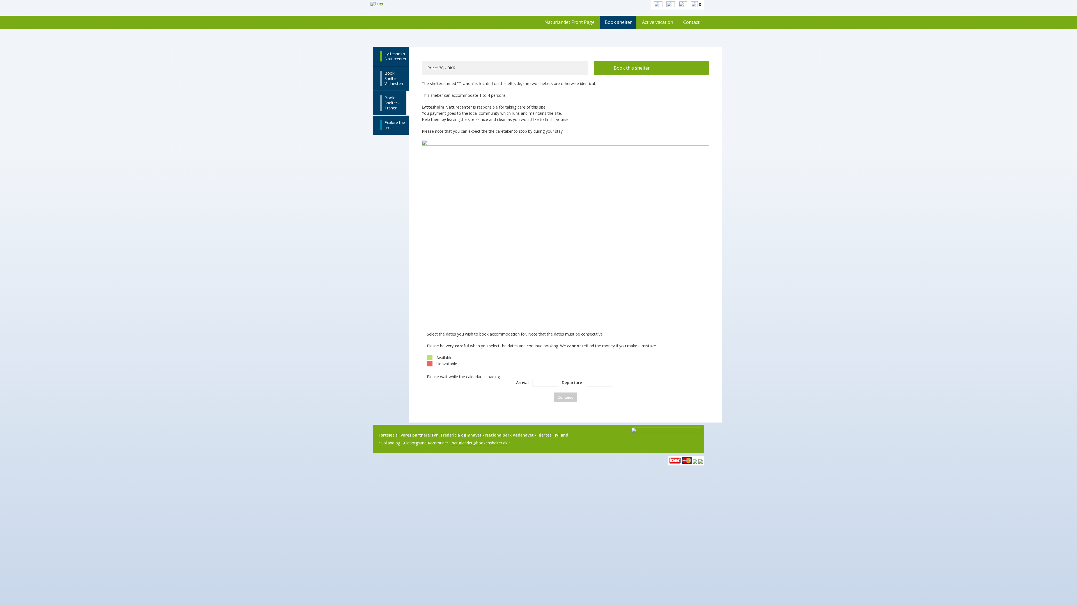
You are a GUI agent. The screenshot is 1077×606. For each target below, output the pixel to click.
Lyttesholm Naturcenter (395, 56)
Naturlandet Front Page (569, 22)
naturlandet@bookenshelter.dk (479, 443)
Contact (691, 22)
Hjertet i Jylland (552, 435)
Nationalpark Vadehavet (509, 435)
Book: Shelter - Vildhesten (394, 78)
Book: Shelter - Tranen (392, 103)
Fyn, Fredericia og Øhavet (456, 435)
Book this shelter (632, 68)
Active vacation (657, 22)
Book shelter (618, 22)
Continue (565, 397)
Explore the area (395, 125)
